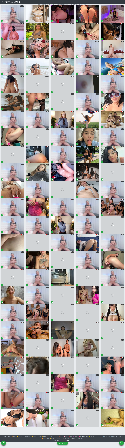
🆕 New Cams (85, 436)
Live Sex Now (62, 443)
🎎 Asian (4, 436)
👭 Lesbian (75, 436)
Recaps (64, 440)
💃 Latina (14, 436)
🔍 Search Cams (80, 438)
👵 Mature (34, 436)
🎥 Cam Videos (66, 438)
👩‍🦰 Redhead (55, 436)
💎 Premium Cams (106, 436)
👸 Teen (39, 436)
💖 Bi (80, 436)
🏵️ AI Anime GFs (45, 438)
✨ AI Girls (120, 436)
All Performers (68, 440)
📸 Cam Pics (73, 438)
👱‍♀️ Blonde (44, 436)
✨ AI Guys (52, 438)
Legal (73, 440)
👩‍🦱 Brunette (49, 436)
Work (61, 440)
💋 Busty (70, 436)
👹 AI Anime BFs (58, 438)
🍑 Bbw (61, 436)
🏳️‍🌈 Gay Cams (91, 436)
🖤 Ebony (9, 436)
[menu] (3, 443)
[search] (121, 443)
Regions (58, 440)
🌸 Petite (65, 436)
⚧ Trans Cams (98, 436)
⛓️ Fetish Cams (114, 436)
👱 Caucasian (19, 436)
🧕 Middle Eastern (27, 436)
